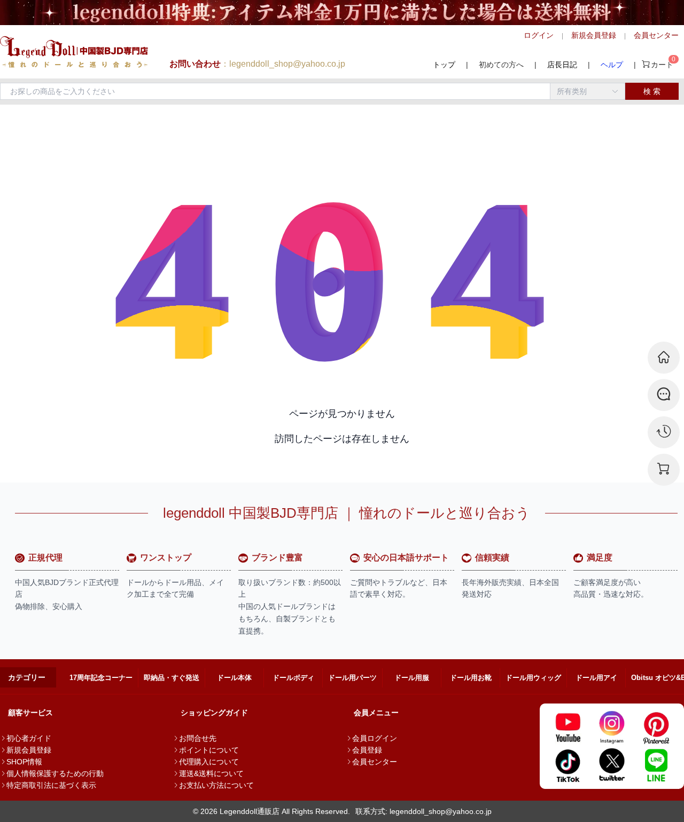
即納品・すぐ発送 (171, 678)
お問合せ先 (197, 738)
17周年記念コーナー (101, 678)
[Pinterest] (656, 727)
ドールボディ (293, 678)
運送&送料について (211, 773)
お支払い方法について (216, 785)
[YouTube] (568, 727)
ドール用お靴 (471, 678)
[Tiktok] (568, 765)
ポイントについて (209, 750)
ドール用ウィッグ (533, 678)
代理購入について (209, 761)
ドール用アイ (596, 678)
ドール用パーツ (352, 678)
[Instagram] (612, 727)
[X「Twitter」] (612, 765)
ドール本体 (234, 678)
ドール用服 (411, 678)
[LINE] (656, 765)
